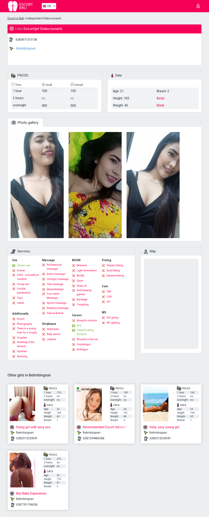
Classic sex (23, 265)
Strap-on (82, 285)
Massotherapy (55, 289)
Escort (20, 318)
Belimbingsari (25, 48)
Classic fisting (115, 265)
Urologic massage (58, 279)
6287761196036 (27, 504)
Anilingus (82, 349)
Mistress (82, 265)
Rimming (22, 356)
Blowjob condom (87, 320)
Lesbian (51, 339)
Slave (80, 280)
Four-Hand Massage (53, 295)
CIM (109, 291)
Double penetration (23, 290)
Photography (24, 323)
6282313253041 (27, 438)
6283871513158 (26, 39)
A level (21, 270)
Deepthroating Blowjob (85, 332)
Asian (161, 98)
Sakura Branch (55, 313)
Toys (19, 297)
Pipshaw (22, 351)
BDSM (80, 275)
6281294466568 (93, 438)
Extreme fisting (115, 275)
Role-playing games (84, 292)
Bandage (82, 299)
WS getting (113, 322)
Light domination (87, 270)
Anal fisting (113, 270)
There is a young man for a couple (27, 330)
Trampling (83, 304)
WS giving (112, 317)
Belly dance (53, 334)
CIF (108, 301)
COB (109, 296)
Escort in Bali (16, 18)
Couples (22, 337)
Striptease (53, 329)
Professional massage (54, 266)
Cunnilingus (83, 344)
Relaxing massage (57, 308)
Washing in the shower (25, 344)
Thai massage (55, 284)
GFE (79, 325)
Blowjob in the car (87, 339)
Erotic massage (56, 273)
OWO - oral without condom (28, 277)
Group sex (23, 284)
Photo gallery (28, 122)
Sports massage (56, 302)
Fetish (20, 302)
